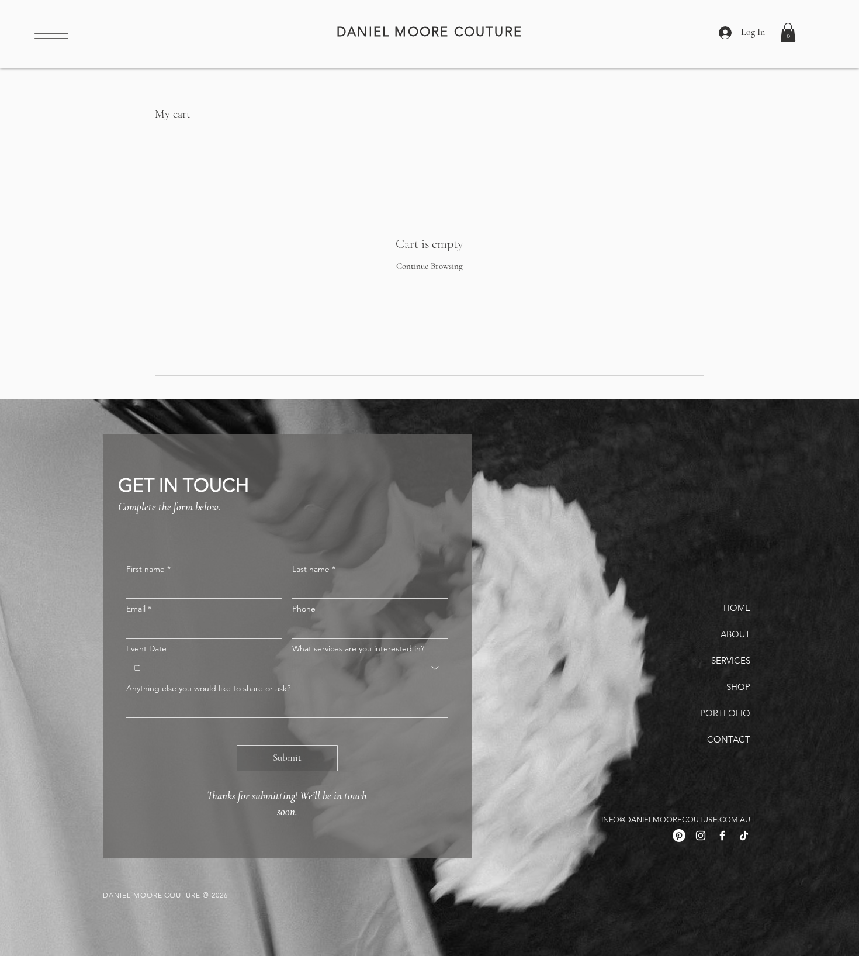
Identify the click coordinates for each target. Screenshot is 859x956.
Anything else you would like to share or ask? (208, 688)
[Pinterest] (679, 835)
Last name (313, 569)
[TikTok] (743, 835)
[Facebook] (722, 835)
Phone (304, 609)
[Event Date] (137, 668)
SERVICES (730, 660)
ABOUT (735, 634)
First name (148, 569)
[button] (51, 34)
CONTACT (728, 739)
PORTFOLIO (725, 713)
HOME (736, 607)
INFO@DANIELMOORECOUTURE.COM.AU (675, 819)
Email (138, 609)
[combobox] (370, 668)
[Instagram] (700, 835)
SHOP (738, 686)
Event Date (146, 649)
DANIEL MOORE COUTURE (429, 32)
